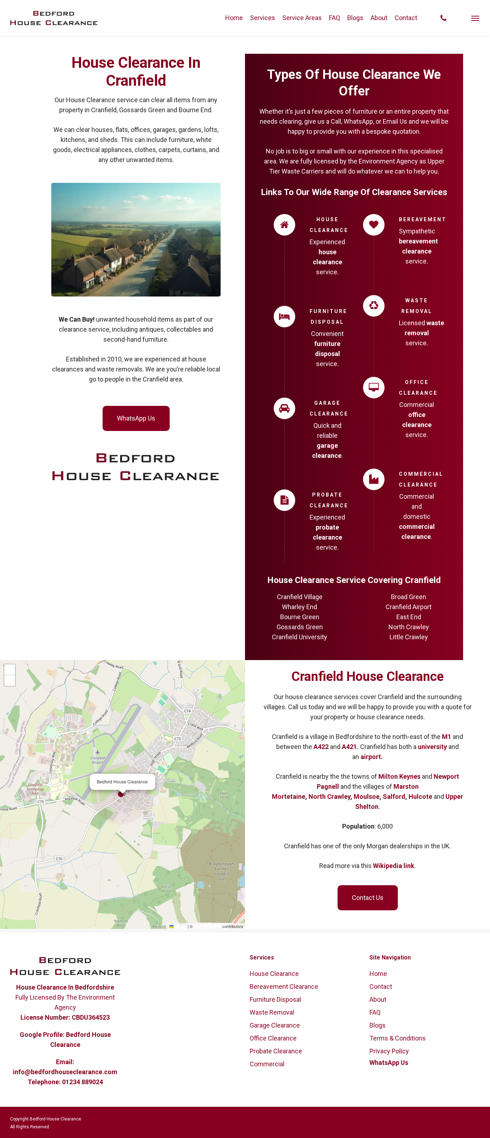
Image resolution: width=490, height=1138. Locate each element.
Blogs (377, 1025)
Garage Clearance (275, 1025)
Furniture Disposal (275, 999)
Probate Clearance (276, 1051)
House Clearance (274, 973)
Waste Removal (272, 1012)
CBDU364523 (91, 1017)
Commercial (267, 1064)
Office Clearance (273, 1038)
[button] (475, 18)
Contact (380, 986)
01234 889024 (82, 1082)
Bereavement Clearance (284, 986)
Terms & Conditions (397, 1038)
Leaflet (180, 926)
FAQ (375, 1012)
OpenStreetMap (207, 926)
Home (378, 973)
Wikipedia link (393, 865)
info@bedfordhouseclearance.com (65, 1072)
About (377, 999)
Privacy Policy (389, 1051)
